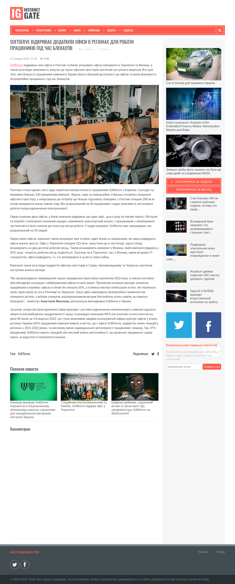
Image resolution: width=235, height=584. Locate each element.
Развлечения (43, 30)
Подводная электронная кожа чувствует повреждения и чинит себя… (193, 252)
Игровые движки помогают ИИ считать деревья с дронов (205, 275)
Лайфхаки (94, 30)
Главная (104, 49)
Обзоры (111, 30)
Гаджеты (128, 30)
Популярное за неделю (193, 181)
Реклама (220, 552)
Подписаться (212, 366)
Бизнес (62, 30)
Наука (77, 30)
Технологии (22, 30)
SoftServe (24, 353)
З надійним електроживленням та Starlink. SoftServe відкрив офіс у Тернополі (84, 406)
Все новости (86, 49)
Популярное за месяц (193, 189)
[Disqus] (84, 481)
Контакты (203, 552)
